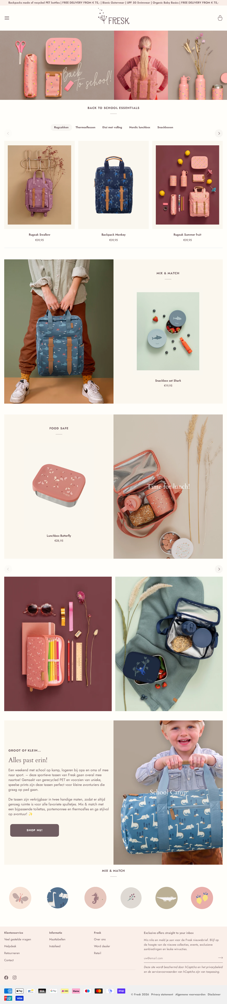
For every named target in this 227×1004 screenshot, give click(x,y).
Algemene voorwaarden (190, 994)
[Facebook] (6, 978)
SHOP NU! (35, 830)
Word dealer (102, 946)
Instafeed (55, 946)
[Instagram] (15, 978)
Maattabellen (57, 939)
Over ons (100, 939)
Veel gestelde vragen (17, 939)
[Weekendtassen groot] (168, 792)
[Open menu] (11, 18)
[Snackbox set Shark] (168, 331)
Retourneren (12, 953)
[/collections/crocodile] (117, 898)
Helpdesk (10, 946)
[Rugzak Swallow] (39, 185)
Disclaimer (214, 994)
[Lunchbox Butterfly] (59, 486)
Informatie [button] (55, 933)
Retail (97, 953)
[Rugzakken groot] (59, 331)
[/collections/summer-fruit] (153, 898)
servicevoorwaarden (164, 972)
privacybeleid (214, 967)
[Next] (219, 133)
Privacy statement (162, 994)
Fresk (137, 994)
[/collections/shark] (188, 898)
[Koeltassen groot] (168, 486)
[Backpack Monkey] (113, 185)
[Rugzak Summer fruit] (187, 185)
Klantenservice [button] (13, 933)
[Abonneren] (219, 957)
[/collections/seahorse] (46, 898)
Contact (9, 960)
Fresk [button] (97, 933)
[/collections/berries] (82, 898)
